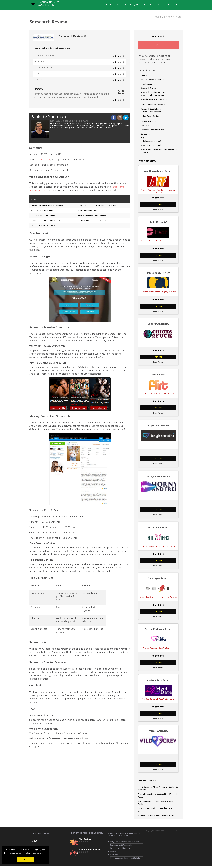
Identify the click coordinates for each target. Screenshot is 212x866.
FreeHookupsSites (48, 2)
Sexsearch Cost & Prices (151, 109)
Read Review (158, 209)
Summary (145, 75)
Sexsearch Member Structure (153, 92)
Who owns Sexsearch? (152, 145)
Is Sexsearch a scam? (152, 141)
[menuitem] (114, 4)
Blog (170, 4)
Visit (158, 45)
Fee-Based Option (151, 116)
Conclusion (145, 134)
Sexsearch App (147, 125)
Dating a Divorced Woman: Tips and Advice (156, 815)
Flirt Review (85, 839)
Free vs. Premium (148, 121)
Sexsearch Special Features (152, 129)
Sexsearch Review (71, 36)
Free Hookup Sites (113, 4)
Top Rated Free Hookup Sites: (87, 833)
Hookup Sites (149, 4)
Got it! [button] (25, 859)
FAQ (142, 138)
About (177, 4)
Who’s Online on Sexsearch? (155, 95)
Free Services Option (152, 112)
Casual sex (44, 159)
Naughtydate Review (89, 850)
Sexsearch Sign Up (148, 88)
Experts (161, 4)
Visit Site (158, 204)
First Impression (148, 84)
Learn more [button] (38, 853)
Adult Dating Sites (132, 4)
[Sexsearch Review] (43, 37)
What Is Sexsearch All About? (153, 79)
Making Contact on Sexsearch (153, 104)
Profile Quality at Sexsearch (155, 99)
